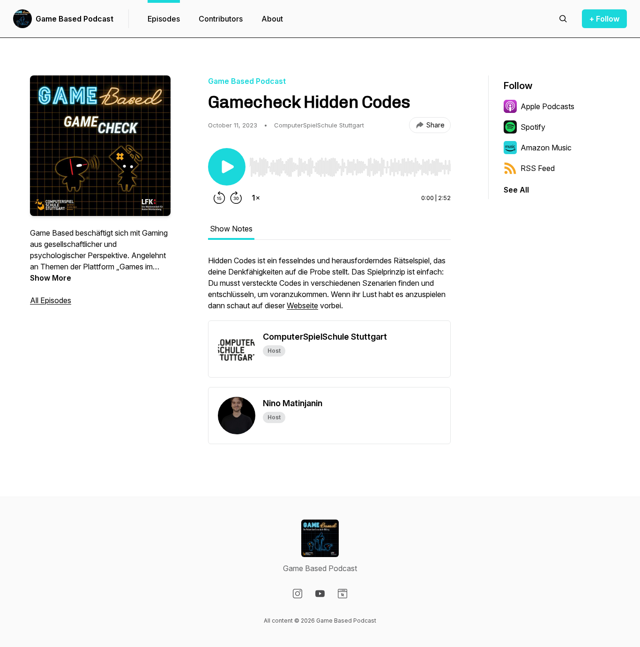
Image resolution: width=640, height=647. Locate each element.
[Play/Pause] (227, 167)
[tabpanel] (329, 287)
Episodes (164, 18)
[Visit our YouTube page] (320, 593)
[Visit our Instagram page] (297, 593)
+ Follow (604, 18)
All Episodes (50, 300)
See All (516, 189)
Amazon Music (546, 147)
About (272, 18)
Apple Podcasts (547, 106)
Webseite (302, 305)
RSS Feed (538, 168)
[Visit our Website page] (342, 593)
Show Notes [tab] (231, 228)
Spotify (533, 127)
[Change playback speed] (255, 197)
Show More (50, 278)
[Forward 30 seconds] (236, 197)
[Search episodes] (563, 18)
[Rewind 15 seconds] (219, 197)
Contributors (221, 18)
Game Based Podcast (74, 18)
